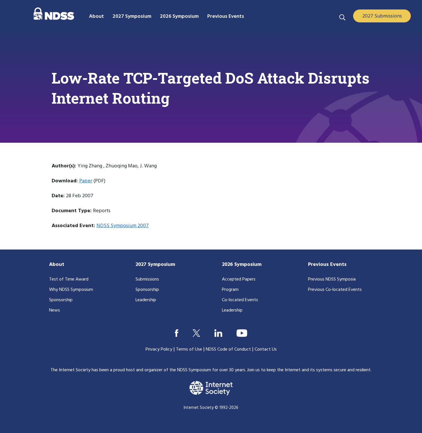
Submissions (147, 279)
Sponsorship (61, 300)
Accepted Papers (238, 279)
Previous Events (327, 264)
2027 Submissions (382, 16)
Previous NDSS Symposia (332, 279)
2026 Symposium (242, 264)
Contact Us (266, 349)
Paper (85, 181)
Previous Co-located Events (335, 289)
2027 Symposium (155, 264)
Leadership (145, 300)
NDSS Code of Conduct (228, 349)
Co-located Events (240, 300)
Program (230, 289)
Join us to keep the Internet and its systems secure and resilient (309, 370)
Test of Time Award (68, 279)
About (56, 264)
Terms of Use (189, 349)
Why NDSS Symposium (71, 289)
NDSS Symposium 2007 (122, 226)
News (54, 310)
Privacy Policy (159, 349)
